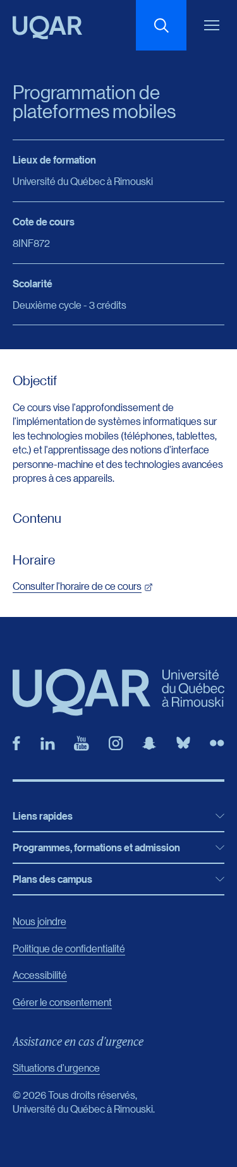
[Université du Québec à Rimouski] (47, 27)
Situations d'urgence (56, 1067)
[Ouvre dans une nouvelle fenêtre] (16, 743)
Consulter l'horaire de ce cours (77, 585)
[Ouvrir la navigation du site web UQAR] (211, 25)
